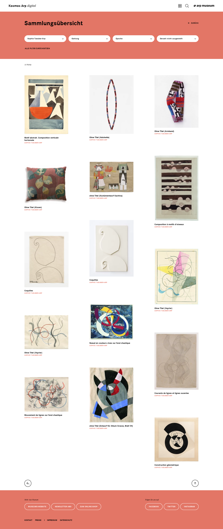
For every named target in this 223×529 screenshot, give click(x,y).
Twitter (171, 507)
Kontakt (28, 520)
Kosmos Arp (22, 6)
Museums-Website (37, 507)
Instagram (189, 507)
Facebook (154, 507)
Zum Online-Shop (88, 507)
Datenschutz (66, 520)
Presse (38, 520)
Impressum (52, 520)
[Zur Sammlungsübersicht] (180, 6)
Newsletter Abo (63, 507)
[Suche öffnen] (187, 6)
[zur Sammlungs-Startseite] (27, 483)
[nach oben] (195, 483)
